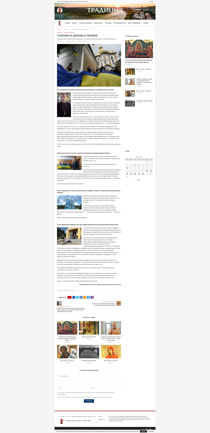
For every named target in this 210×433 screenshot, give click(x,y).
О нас (100, 416)
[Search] (152, 23)
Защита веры (98, 23)
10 (127, 168)
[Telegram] (152, 1)
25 (131, 174)
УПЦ (79, 290)
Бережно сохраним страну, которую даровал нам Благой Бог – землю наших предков (111, 338)
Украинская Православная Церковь (67, 290)
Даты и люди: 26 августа (111, 360)
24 (127, 174)
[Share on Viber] (92, 297)
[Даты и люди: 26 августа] (111, 351)
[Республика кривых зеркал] (89, 351)
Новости (74, 23)
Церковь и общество (85, 23)
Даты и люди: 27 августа (67, 360)
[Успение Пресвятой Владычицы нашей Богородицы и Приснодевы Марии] (67, 328)
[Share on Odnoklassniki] (84, 297)
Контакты (101, 419)
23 (151, 171)
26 (135, 174)
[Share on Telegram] (88, 297)
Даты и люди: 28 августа (89, 336)
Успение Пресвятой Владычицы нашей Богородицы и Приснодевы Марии (67, 338)
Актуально (108, 23)
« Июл (138, 180)
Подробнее (151, 431)
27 (139, 174)
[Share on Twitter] (77, 297)
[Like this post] (70, 297)
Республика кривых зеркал (89, 360)
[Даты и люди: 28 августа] (89, 328)
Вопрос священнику (134, 23)
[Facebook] (149, 1)
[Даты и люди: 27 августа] (67, 351)
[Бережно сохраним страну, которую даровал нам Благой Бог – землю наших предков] (111, 328)
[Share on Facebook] (73, 297)
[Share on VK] (81, 297)
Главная (67, 23)
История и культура (120, 23)
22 (147, 171)
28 (143, 174)
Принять (143, 431)
